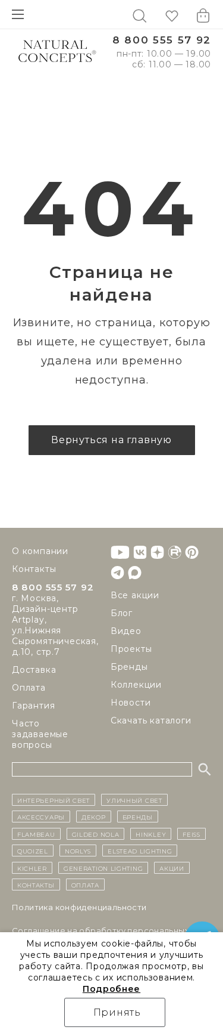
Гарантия (33, 705)
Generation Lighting (103, 867)
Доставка (34, 669)
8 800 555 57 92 (161, 40)
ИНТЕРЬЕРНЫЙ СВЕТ (53, 799)
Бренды (129, 666)
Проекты (131, 649)
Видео (126, 631)
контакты (36, 884)
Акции (171, 867)
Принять (117, 1012)
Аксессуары (41, 816)
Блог (122, 613)
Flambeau (36, 833)
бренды (138, 816)
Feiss (191, 833)
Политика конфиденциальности (79, 907)
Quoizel (32, 850)
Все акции (135, 595)
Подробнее (111, 988)
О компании (40, 551)
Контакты (34, 569)
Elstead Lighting (140, 850)
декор (93, 816)
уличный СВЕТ (134, 799)
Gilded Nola (96, 833)
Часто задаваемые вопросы (40, 734)
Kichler (32, 867)
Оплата (29, 687)
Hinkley (151, 833)
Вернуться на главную (111, 440)
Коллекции (136, 684)
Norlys (78, 850)
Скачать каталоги (151, 720)
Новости (131, 702)
